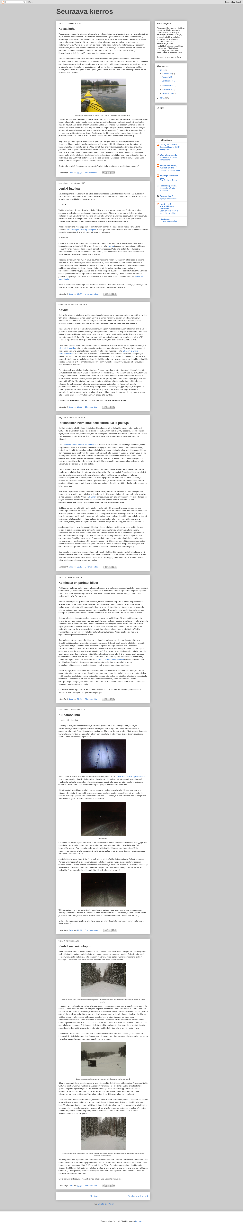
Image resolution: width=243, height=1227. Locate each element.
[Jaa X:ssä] (108, 172)
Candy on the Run (168, 145)
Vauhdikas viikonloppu (74, 946)
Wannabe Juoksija (168, 155)
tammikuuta (167, 93)
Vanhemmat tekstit (138, 1196)
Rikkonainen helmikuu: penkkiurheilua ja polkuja (93, 423)
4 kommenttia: (91, 173)
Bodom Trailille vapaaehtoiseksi (110, 659)
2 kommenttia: (91, 407)
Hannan (92, 497)
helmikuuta (167, 89)
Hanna (111, 246)
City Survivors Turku (168, 180)
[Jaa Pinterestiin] (113, 172)
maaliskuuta (168, 85)
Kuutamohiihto (69, 715)
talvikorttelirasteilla (66, 348)
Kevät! (63, 310)
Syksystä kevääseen (168, 198)
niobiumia (164, 219)
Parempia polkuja (168, 186)
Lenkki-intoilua (69, 188)
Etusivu (93, 1196)
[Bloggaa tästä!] (105, 172)
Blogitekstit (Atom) (106, 1204)
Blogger (138, 1221)
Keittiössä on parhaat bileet (78, 582)
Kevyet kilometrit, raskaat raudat (168, 166)
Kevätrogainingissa (87, 229)
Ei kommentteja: (92, 294)
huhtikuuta (167, 73)
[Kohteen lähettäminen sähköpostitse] (103, 172)
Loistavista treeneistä (168, 221)
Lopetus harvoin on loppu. (170, 170)
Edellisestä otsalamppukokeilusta (130, 776)
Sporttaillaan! (166, 196)
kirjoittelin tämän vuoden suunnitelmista (80, 444)
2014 (162, 98)
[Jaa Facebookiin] (111, 172)
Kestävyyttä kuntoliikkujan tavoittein (167, 206)
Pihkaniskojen (73, 229)
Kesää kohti (67, 28)
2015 (162, 70)
